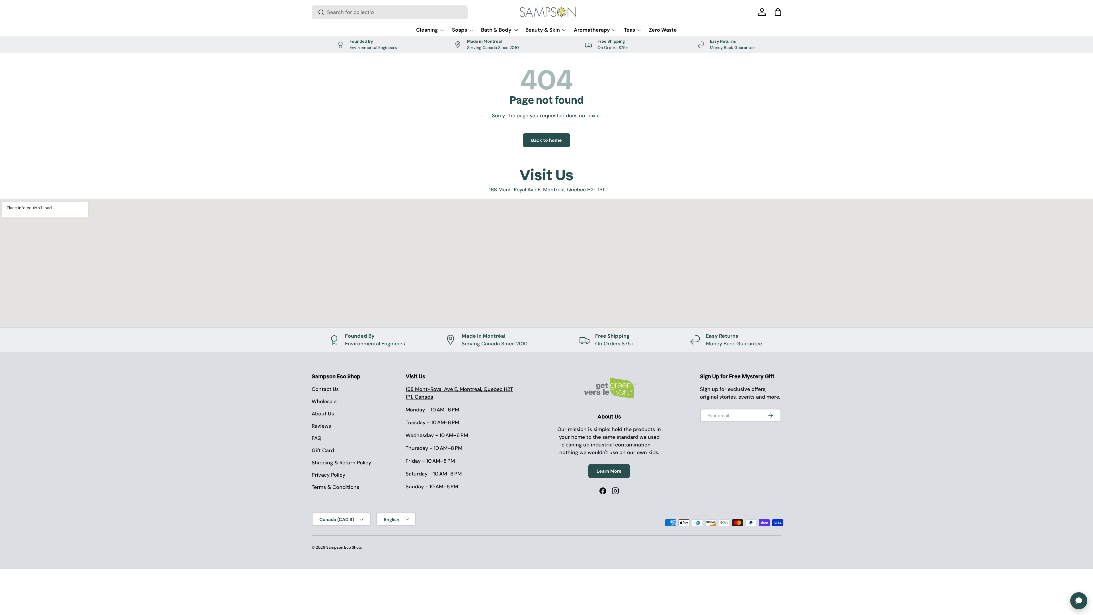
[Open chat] (1078, 600)
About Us (323, 413)
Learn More (609, 471)
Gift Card (323, 450)
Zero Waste (663, 29)
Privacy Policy (328, 475)
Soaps (459, 29)
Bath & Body (496, 29)
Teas (629, 29)
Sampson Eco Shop (343, 547)
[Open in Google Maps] (546, 263)
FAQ (316, 438)
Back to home (546, 140)
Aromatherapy (592, 29)
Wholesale (324, 401)
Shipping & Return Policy (341, 462)
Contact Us (325, 389)
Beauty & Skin (542, 29)
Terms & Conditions (335, 487)
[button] (778, 12)
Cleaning (427, 29)
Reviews (321, 426)
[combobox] (390, 12)
